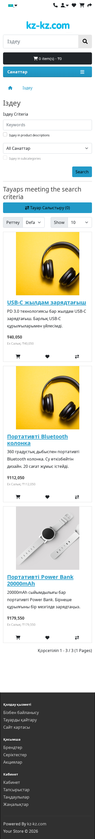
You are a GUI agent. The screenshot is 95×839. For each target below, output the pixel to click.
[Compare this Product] (77, 356)
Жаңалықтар (16, 804)
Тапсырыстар (16, 789)
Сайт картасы (16, 727)
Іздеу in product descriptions (29, 135)
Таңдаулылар (16, 797)
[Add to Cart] (18, 356)
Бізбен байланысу (21, 712)
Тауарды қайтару (20, 720)
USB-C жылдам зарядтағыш (46, 302)
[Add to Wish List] (47, 356)
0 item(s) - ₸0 (50, 58)
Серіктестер (15, 755)
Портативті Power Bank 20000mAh (40, 580)
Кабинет (11, 782)
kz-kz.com (36, 824)
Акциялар (12, 762)
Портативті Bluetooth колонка (37, 440)
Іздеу (27, 88)
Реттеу (13, 222)
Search (82, 172)
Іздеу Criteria (15, 114)
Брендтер (12, 747)
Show (59, 222)
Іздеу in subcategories (25, 158)
